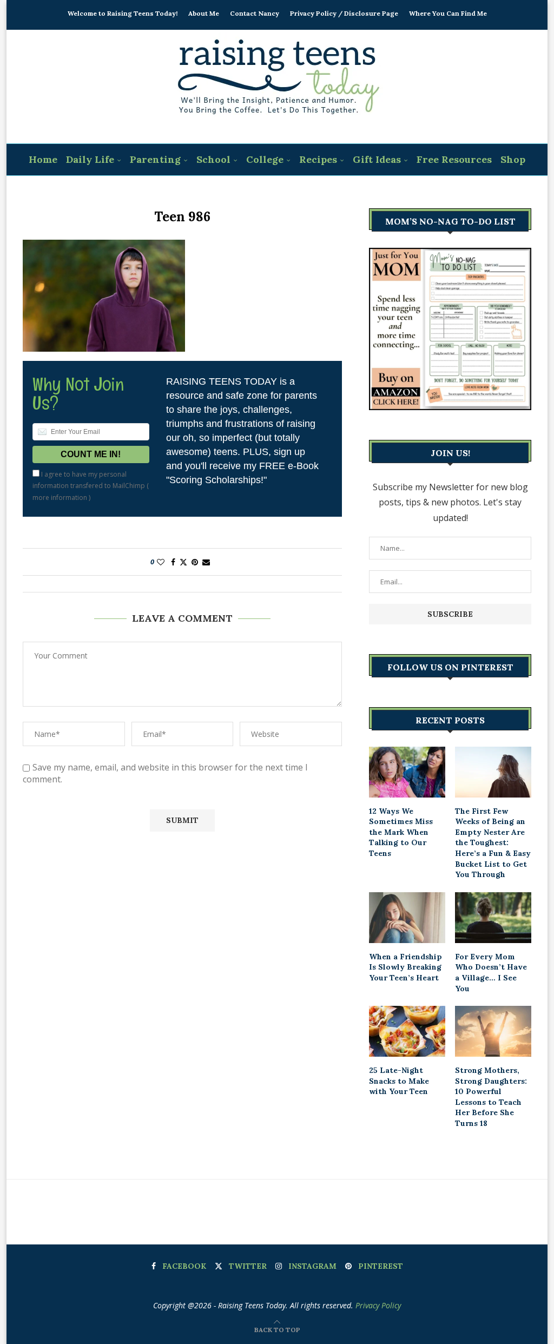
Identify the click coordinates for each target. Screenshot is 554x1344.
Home (43, 159)
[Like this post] (160, 562)
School (213, 159)
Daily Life (90, 159)
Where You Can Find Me (448, 13)
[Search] (284, 192)
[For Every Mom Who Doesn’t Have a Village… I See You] (493, 917)
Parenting (155, 159)
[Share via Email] (206, 562)
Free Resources (454, 159)
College (264, 159)
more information (59, 497)
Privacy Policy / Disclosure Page (344, 13)
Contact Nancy (254, 13)
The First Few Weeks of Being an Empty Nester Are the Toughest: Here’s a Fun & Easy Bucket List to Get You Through (493, 843)
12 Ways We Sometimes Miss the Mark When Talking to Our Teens (401, 832)
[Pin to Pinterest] (195, 562)
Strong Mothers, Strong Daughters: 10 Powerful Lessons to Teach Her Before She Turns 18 (491, 1096)
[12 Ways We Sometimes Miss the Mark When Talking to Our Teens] (407, 772)
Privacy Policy (378, 1305)
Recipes (318, 159)
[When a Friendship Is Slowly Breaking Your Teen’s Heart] (407, 917)
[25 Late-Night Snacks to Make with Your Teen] (407, 1031)
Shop (512, 159)
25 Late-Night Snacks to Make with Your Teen (399, 1080)
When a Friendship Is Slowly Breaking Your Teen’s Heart (405, 967)
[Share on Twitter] (183, 562)
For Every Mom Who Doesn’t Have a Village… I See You (491, 972)
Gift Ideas (377, 159)
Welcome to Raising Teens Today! (122, 13)
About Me (203, 13)
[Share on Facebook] (173, 562)
